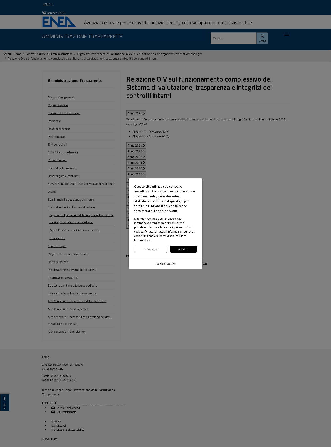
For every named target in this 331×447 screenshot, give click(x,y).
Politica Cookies (165, 263)
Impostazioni (150, 249)
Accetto (183, 249)
